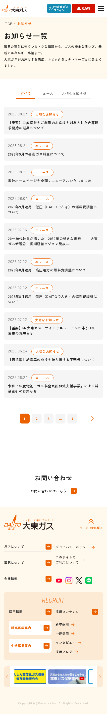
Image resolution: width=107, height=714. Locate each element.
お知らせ (24, 23)
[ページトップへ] (91, 524)
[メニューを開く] (101, 8)
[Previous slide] (7, 676)
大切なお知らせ (74, 93)
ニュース (46, 93)
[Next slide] (100, 676)
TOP (8, 23)
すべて (25, 93)
